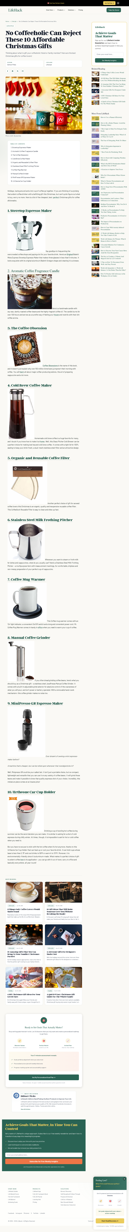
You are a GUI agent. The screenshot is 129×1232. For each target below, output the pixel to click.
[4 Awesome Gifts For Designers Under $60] (63, 934)
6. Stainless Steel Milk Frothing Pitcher (25, 166)
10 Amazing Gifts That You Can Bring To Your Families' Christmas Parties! (23, 954)
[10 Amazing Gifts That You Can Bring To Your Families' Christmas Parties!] (24, 934)
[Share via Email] (23, 71)
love (22, 859)
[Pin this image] (31, 217)
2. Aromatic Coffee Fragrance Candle (24, 151)
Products (60, 10)
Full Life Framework (14, 1197)
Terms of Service (93, 1221)
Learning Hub (37, 1199)
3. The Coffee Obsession (19, 155)
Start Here (49, 10)
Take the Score (113, 10)
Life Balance (11, 1199)
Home (7, 21)
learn (22, 372)
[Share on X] (18, 71)
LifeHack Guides (13, 1191)
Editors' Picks (11, 65)
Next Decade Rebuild (67, 1202)
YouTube (35, 1213)
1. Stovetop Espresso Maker (21, 147)
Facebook (11, 1213)
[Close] (118, 3)
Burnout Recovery (66, 1191)
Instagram (19, 1213)
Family (50, 991)
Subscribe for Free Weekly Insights (44, 1161)
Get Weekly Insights (109, 60)
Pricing (81, 10)
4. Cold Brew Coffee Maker (20, 159)
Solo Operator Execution (68, 1205)
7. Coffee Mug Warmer (19, 170)
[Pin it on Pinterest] (13, 71)
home (42, 441)
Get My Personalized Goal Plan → (43, 1077)
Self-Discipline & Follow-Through (70, 1194)
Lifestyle (13, 21)
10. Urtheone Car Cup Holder (21, 181)
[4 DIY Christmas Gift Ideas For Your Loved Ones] (24, 977)
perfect (56, 197)
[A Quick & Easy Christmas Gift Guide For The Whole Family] (63, 977)
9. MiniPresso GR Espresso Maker (23, 177)
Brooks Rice (17, 136)
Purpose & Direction (67, 1197)
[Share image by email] (42, 217)
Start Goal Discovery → (110, 1221)
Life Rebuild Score (13, 1194)
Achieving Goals (13, 1202)
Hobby (11, 991)
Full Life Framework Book (40, 1194)
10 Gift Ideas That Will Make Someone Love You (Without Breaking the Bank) (60, 911)
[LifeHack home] (15, 10)
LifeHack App (37, 1191)
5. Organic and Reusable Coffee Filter (24, 162)
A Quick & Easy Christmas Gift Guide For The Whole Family (61, 995)
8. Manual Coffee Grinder (20, 174)
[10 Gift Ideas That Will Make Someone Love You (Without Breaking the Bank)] (63, 892)
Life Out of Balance (66, 1199)
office (40, 627)
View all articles (25, 1109)
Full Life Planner (37, 1197)
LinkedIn (42, 1213)
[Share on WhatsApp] (38, 217)
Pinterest (26, 1213)
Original (70, 254)
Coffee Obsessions (50, 365)
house (56, 315)
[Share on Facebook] (8, 71)
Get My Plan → (109, 3)
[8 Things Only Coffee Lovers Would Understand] (24, 892)
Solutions (71, 10)
